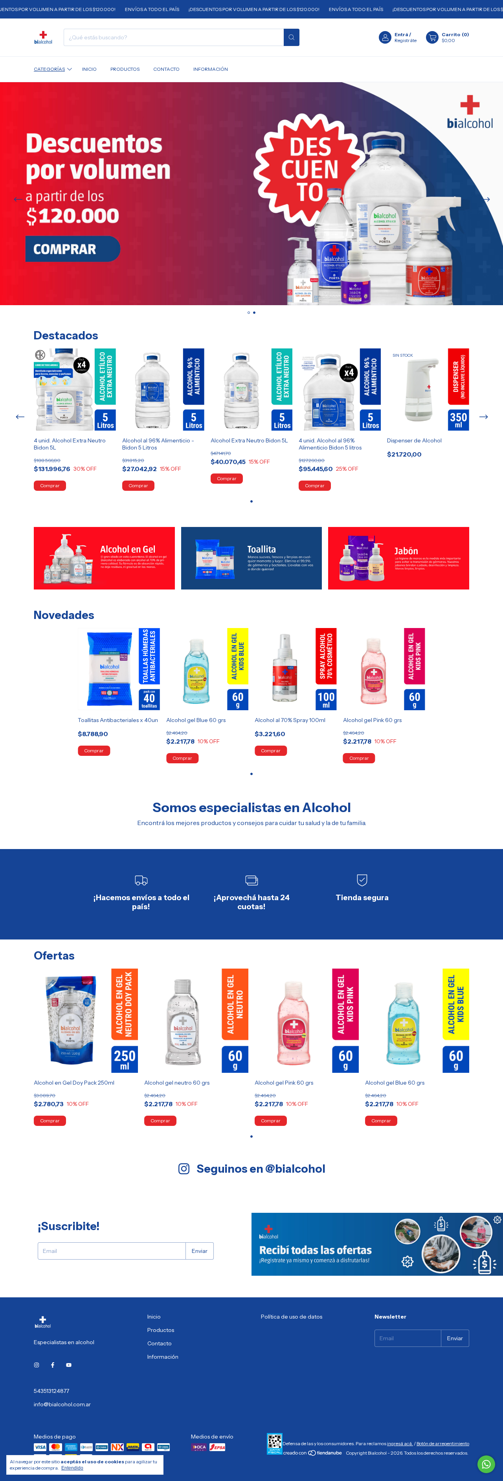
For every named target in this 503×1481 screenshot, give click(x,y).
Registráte (406, 40)
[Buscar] (291, 37)
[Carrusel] (251, 193)
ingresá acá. (400, 1443)
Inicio (89, 69)
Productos (125, 69)
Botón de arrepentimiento (443, 1443)
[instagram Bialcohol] (36, 1365)
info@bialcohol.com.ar (62, 1404)
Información (210, 69)
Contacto (166, 69)
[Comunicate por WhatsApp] (486, 1464)
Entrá (401, 34)
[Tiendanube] (313, 1455)
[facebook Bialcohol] (52, 1365)
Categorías (49, 69)
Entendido (72, 1468)
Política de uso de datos (291, 1316)
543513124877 (51, 1390)
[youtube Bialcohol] (69, 1365)
